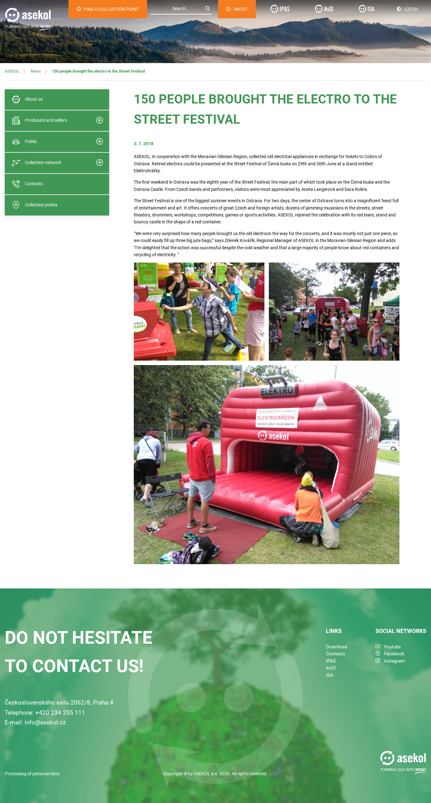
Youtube (392, 647)
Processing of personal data (32, 773)
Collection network (43, 162)
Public (31, 141)
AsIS (331, 668)
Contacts (34, 183)
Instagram (394, 661)
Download (336, 647)
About (240, 9)
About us (34, 99)
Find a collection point (111, 9)
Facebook (394, 654)
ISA (329, 675)
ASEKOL (12, 71)
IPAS (331, 661)
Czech (411, 9)
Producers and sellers (46, 120)
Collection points (41, 204)
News (36, 71)
